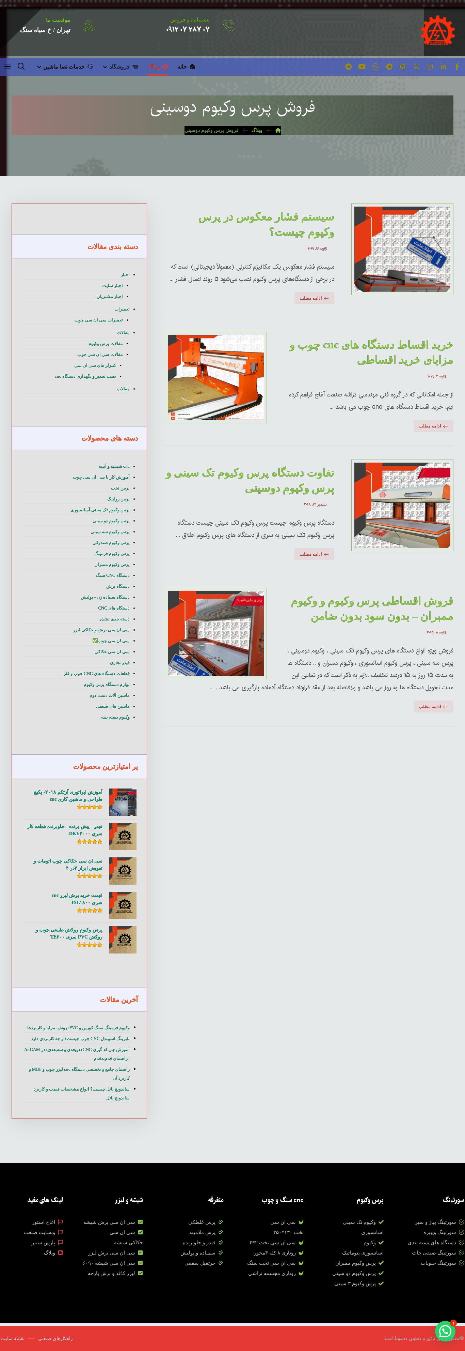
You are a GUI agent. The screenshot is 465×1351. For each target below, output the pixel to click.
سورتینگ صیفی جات (434, 1253)
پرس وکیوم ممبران (112, 564)
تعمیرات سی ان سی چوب (99, 319)
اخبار (125, 274)
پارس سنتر (43, 1242)
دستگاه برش (118, 586)
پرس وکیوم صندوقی (111, 542)
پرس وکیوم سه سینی (110, 531)
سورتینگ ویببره (439, 1232)
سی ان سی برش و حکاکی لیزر (101, 629)
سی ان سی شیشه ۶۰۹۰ (109, 1263)
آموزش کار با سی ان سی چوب (101, 477)
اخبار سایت (112, 285)
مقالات (123, 332)
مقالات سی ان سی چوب (100, 354)
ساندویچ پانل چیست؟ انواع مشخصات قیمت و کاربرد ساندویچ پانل (82, 1093)
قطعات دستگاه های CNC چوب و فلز (97, 673)
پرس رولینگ (118, 498)
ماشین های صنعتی (113, 706)
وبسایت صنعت (39, 1232)
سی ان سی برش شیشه (109, 1222)
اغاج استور (43, 1222)
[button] (457, 67)
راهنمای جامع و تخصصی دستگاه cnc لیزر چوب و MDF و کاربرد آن (79, 1074)
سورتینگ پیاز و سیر (435, 1222)
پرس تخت (120, 488)
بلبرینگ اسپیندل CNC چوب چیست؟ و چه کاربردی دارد (80, 1038)
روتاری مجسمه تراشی (272, 1273)
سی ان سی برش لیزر (111, 1253)
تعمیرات (122, 309)
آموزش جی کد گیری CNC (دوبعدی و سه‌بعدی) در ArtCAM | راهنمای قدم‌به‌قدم (77, 1054)
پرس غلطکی (201, 1222)
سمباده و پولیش (197, 1253)
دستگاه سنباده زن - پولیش (105, 597)
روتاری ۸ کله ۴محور (275, 1253)
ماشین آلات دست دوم (110, 695)
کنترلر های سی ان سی (95, 365)
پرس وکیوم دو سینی (111, 520)
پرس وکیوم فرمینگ (112, 553)
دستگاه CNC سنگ (113, 575)
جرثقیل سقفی (200, 1263)
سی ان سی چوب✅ (111, 640)
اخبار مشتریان (110, 296)
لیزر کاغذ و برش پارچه (111, 1273)
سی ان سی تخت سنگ (271, 1263)
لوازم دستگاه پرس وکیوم (107, 684)
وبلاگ (49, 1253)
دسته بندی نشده (114, 618)
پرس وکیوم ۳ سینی (355, 1283)
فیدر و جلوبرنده (199, 1242)
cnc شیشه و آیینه (114, 466)
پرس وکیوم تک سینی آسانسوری (100, 509)
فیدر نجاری (120, 662)
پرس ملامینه (202, 1232)
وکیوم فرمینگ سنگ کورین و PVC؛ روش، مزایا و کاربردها (78, 1027)
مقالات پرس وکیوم (106, 343)
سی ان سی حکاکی (112, 651)
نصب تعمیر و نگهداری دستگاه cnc (85, 376)
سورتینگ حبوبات (438, 1263)
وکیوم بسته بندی (114, 717)
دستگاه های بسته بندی (432, 1242)
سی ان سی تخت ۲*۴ (273, 1242)
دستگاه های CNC (114, 608)
